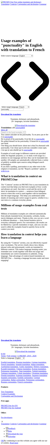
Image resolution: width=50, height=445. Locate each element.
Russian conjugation (9, 382)
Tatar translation (25, 371)
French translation (8, 364)
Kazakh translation (8, 369)
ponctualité (8, 137)
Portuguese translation (9, 371)
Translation (5, 4)
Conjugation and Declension (12, 396)
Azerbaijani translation (9, 367)
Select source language (9, 56)
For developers (6, 417)
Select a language (7, 358)
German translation (39, 362)
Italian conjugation (18, 380)
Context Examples (8, 394)
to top (3, 354)
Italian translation (37, 364)
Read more (14, 443)
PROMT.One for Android (11, 408)
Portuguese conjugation (35, 380)
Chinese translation (23, 369)
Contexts (13, 4)
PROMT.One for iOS (9, 406)
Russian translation (23, 362)
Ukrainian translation (40, 373)
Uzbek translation (24, 373)
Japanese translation (39, 375)
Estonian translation (23, 375)
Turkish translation (39, 371)
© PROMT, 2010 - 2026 (26, 356)
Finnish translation (8, 375)
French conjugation (24, 382)
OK (2, 441)
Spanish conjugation (9, 378)
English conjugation (25, 378)
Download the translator (11, 114)
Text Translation (7, 392)
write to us (5, 171)
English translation (8, 362)
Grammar (42, 4)
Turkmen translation (8, 373)
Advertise (11, 436)
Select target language (10, 107)
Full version (11, 356)
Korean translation (39, 369)
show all (4, 130)
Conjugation (28, 4)
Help (10, 431)
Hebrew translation (41, 367)
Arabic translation (26, 367)
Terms (3, 356)
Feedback (11, 428)
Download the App (15, 434)
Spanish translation (23, 364)
